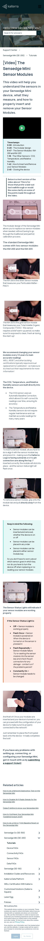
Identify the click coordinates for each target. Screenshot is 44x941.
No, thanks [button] (27, 936)
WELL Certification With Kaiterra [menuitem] (18, 884)
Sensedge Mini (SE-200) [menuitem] (15, 838)
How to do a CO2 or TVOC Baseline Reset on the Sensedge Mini (21, 824)
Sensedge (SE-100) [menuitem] (13, 868)
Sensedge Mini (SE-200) (14, 55)
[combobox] (19, 33)
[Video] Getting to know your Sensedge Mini (20, 808)
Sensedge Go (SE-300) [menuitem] (14, 832)
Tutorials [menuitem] (11, 843)
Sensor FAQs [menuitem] (13, 858)
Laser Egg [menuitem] (8, 897)
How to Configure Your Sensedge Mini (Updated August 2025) (18, 815)
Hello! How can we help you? (22, 28)
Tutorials (33, 55)
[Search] (38, 33)
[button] (39, 832)
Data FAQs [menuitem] (11, 863)
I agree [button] (15, 936)
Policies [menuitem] (7, 902)
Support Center (10, 50)
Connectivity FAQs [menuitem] (15, 853)
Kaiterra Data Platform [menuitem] (14, 879)
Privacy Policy (19, 922)
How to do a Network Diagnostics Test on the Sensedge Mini (21, 792)
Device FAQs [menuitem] (12, 848)
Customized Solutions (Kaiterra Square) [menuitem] (18, 890)
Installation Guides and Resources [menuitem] (19, 873)
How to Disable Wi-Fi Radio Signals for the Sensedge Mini (20, 800)
